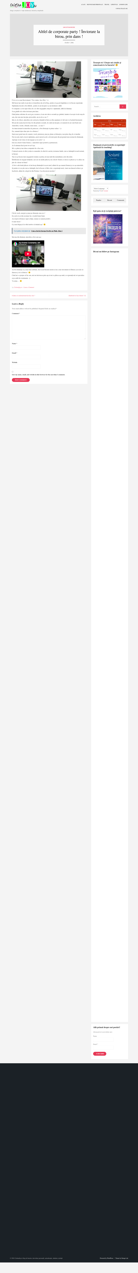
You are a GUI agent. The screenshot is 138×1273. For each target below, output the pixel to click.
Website (14, 362)
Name (14, 343)
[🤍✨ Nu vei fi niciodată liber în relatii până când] (98, 417)
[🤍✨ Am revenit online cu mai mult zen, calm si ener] (98, 781)
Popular (98, 200)
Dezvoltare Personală (95, 4)
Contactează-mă (122, 8)
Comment (16, 313)
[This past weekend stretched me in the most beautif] (109, 798)
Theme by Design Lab (121, 1258)
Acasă (83, 4)
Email (14, 353)
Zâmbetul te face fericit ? (76, 296)
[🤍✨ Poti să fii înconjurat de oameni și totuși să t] (121, 407)
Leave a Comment (29, 287)
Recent (109, 200)
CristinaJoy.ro (18, 287)
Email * (95, 1044)
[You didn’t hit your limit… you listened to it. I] (121, 654)
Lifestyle (114, 4)
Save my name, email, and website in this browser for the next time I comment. (38, 374)
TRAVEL (106, 4)
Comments (120, 200)
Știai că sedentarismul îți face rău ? (24, 296)
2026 (109, 121)
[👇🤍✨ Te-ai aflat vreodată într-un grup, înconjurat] (109, 377)
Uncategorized (69, 27)
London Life (123, 4)
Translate (105, 191)
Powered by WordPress (106, 1258)
